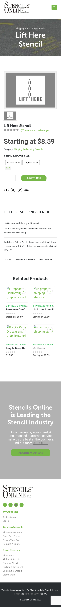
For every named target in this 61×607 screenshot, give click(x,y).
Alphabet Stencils (11, 559)
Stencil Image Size (16, 155)
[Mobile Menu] (54, 7)
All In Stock (8, 555)
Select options (23, 291)
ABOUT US (40, 443)
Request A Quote (11, 543)
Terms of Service (33, 594)
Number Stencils (11, 563)
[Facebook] (5, 505)
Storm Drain (9, 574)
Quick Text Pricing (12, 536)
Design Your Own (11, 540)
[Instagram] (22, 505)
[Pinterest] (16, 505)
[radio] (13, 162)
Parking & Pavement (13, 567)
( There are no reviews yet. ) (36, 130)
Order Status (9, 517)
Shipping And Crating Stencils (30, 28)
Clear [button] (8, 168)
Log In (6, 520)
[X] (10, 505)
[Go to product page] (17, 294)
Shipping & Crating (12, 570)
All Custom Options (12, 532)
